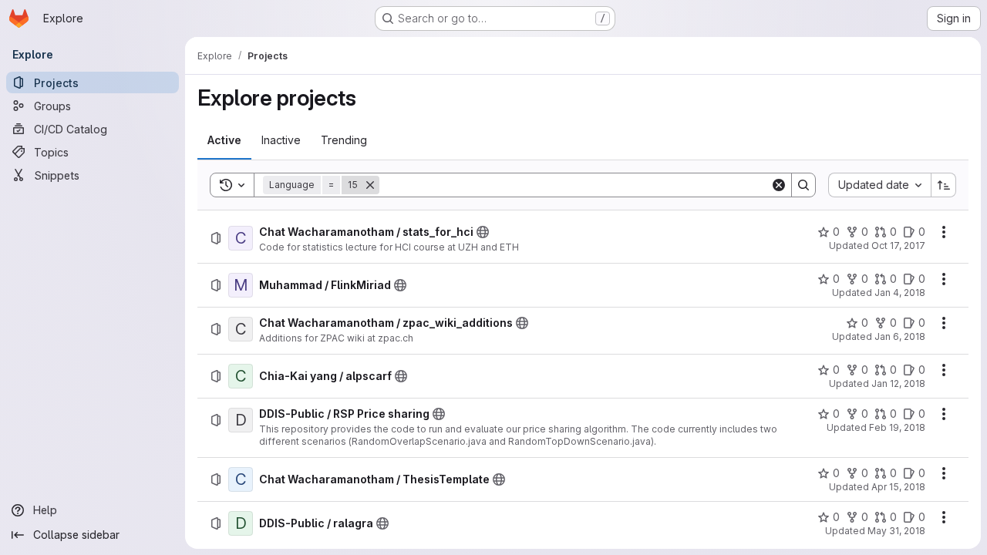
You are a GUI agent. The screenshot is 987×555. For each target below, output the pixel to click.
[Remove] (370, 185)
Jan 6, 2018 (899, 336)
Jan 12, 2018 (898, 383)
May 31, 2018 (896, 530)
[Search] (803, 185)
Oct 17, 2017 (898, 245)
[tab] (224, 140)
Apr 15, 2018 (898, 487)
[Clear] (779, 185)
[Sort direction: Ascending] (943, 185)
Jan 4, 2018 (899, 292)
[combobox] (879, 185)
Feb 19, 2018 (897, 427)
